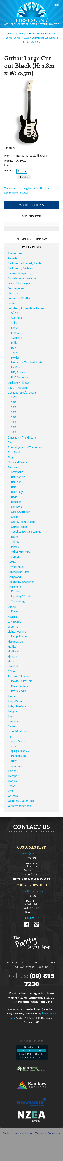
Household (14, 587)
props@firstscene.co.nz (33, 891)
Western (13, 796)
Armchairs (17, 472)
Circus (11, 303)
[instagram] (36, 926)
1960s (26, 37)
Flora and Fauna (17, 462)
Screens (16, 556)
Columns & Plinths (19, 298)
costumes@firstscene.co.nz (33, 853)
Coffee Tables (19, 527)
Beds (14, 497)
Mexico (15, 357)
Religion (13, 711)
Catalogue (23, 33)
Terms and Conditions (47, 1133)
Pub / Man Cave (17, 706)
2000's (14, 432)
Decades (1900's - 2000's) (22, 392)
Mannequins (18, 756)
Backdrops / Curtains (20, 268)
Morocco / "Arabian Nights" (27, 362)
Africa (14, 313)
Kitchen (15, 591)
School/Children (17, 731)
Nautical (13, 666)
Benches (16, 502)
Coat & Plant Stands (23, 522)
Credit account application (18, 1133)
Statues (12, 761)
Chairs (14, 517)
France (15, 332)
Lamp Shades (19, 636)
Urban (11, 786)
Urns (10, 791)
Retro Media (18, 691)
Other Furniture (20, 551)
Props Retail (15, 701)
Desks (14, 537)
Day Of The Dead (18, 388)
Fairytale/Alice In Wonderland (25, 447)
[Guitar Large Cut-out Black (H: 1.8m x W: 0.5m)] (28, 145)
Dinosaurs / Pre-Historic (22, 437)
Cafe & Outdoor (20, 512)
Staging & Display (18, 751)
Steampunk (15, 766)
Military (12, 656)
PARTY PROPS (37, 33)
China (14, 322)
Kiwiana (12, 617)
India (14, 342)
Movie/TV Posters (21, 681)
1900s (14, 397)
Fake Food (14, 452)
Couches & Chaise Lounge (26, 532)
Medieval (13, 651)
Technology (18, 601)
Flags (11, 457)
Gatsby (12, 562)
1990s (14, 427)
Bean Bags (17, 492)
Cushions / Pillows (18, 383)
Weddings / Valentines (21, 801)
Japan (14, 352)
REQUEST (24, 177)
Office (11, 671)
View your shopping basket (20, 188)
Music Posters (19, 686)
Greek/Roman (16, 567)
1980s (14, 422)
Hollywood (14, 577)
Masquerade (15, 641)
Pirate (11, 696)
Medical (12, 646)
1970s (14, 417)
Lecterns (13, 627)
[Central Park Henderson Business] (31, 1075)
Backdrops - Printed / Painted (25, 263)
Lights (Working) (18, 631)
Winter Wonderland (19, 806)
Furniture (13, 467)
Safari (11, 726)
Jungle (12, 607)
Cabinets (16, 507)
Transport (14, 776)
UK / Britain (18, 372)
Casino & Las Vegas (19, 283)
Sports (12, 746)
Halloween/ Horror (19, 572)
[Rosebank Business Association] (31, 1108)
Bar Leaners (18, 477)
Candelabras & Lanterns (22, 278)
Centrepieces (16, 288)
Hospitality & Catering (21, 582)
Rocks (14, 611)
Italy (14, 347)
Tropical (13, 781)
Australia (16, 318)
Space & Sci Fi (16, 741)
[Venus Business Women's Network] (31, 1121)
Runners (13, 721)
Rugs (11, 716)
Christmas (14, 293)
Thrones (13, 771)
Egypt (14, 328)
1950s (14, 407)
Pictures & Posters (19, 676)
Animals (12, 258)
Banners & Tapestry (19, 273)
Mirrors (15, 547)
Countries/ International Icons (26, 308)
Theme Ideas (15, 253)
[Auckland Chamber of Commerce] (31, 1059)
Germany (16, 337)
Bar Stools (17, 482)
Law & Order (15, 621)
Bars (13, 487)
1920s (14, 402)
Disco (11, 442)
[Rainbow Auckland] (31, 1092)
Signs (11, 736)
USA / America (19, 377)
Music (11, 661)
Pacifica (15, 367)
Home (12, 33)
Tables (15, 541)
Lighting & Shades (22, 596)
